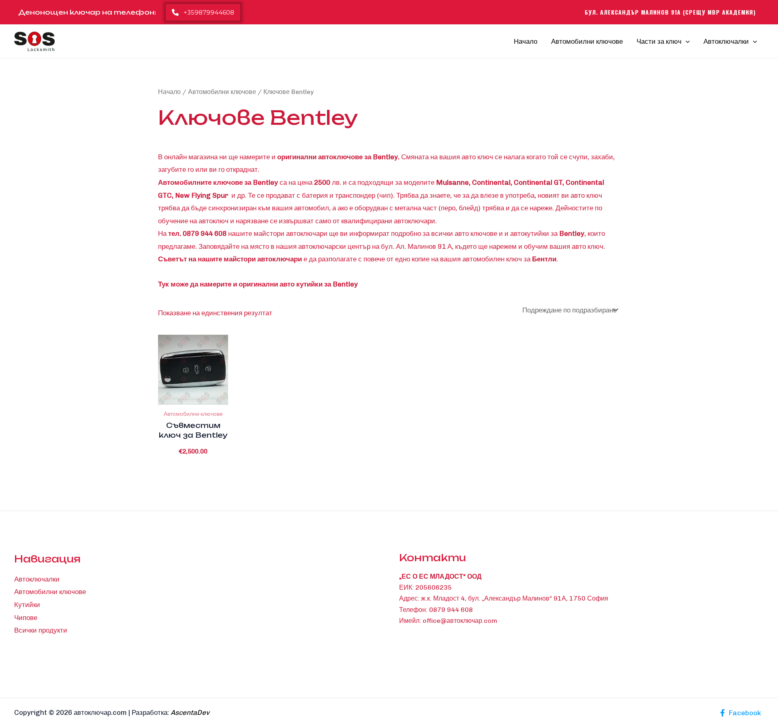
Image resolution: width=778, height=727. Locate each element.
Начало (525, 41)
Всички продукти (40, 630)
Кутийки (27, 605)
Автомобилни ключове (587, 41)
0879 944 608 (451, 610)
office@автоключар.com (460, 620)
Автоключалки (726, 41)
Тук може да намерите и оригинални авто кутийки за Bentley (258, 284)
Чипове (25, 618)
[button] (203, 12)
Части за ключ (659, 41)
